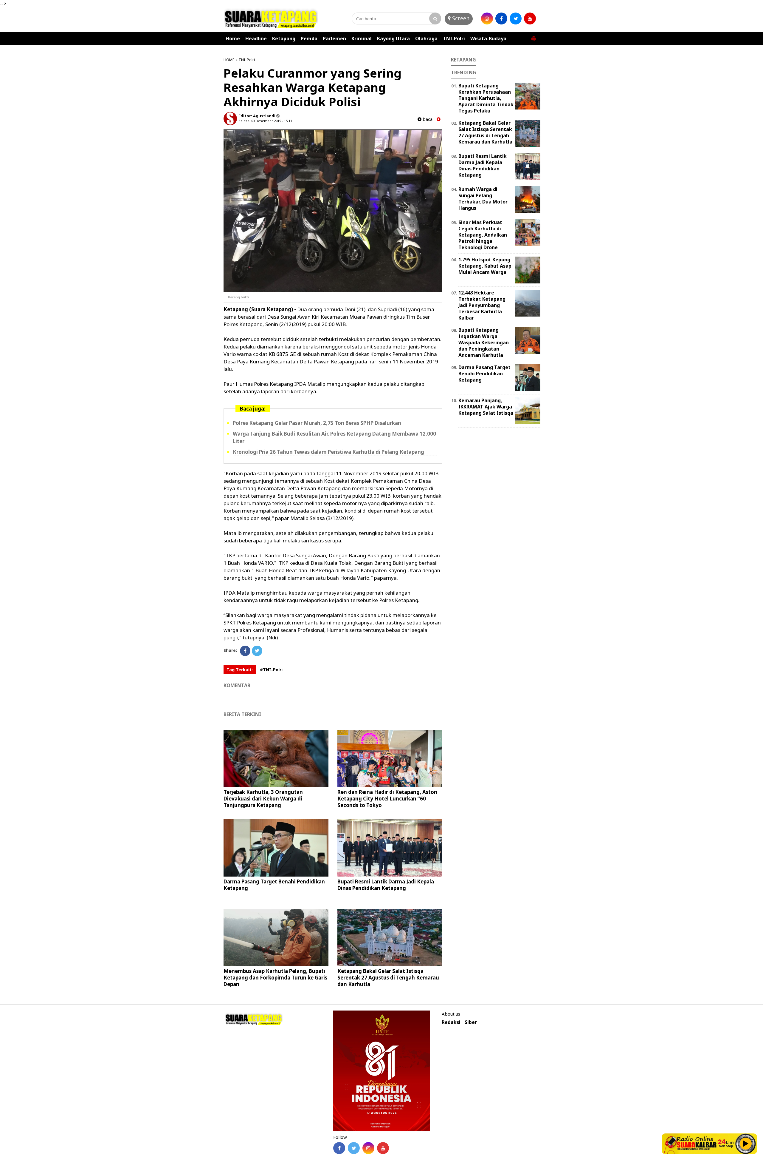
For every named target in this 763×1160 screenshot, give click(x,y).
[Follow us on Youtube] (383, 1148)
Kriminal (361, 38)
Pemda (309, 38)
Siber (471, 1022)
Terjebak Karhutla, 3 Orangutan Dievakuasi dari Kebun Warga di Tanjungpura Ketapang (263, 799)
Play (746, 1144)
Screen (460, 18)
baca (426, 119)
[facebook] (501, 18)
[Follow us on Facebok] (339, 1148)
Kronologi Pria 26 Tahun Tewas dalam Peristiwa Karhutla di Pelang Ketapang (328, 451)
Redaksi (451, 1022)
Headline (256, 38)
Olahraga (426, 38)
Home (233, 38)
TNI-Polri (454, 38)
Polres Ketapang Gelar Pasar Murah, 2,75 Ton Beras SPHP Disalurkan (317, 422)
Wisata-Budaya (488, 38)
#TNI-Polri (271, 669)
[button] (533, 36)
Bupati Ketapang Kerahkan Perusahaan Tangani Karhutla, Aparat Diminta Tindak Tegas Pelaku (486, 98)
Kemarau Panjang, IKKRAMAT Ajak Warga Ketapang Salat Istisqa (485, 406)
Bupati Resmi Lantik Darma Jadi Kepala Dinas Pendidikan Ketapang (385, 884)
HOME (229, 59)
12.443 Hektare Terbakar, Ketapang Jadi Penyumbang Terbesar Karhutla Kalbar (481, 305)
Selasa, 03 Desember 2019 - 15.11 (265, 120)
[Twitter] (257, 651)
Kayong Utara (393, 38)
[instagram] (487, 18)
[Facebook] (245, 651)
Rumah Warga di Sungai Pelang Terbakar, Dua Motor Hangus (483, 198)
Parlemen (334, 38)
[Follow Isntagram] (368, 1148)
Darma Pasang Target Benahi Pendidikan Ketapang (274, 884)
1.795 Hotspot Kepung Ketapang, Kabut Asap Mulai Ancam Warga (484, 265)
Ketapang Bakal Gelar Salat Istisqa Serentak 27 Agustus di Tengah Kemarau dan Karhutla (388, 978)
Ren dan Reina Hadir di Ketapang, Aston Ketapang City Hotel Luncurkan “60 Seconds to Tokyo (387, 799)
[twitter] (516, 18)
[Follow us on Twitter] (354, 1148)
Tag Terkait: (240, 669)
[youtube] (530, 18)
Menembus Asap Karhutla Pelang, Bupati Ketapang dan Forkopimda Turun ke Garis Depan (275, 978)
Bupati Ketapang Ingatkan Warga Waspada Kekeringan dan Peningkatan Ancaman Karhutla (483, 342)
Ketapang (283, 38)
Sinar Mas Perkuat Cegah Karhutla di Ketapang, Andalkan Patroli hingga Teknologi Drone (482, 234)
